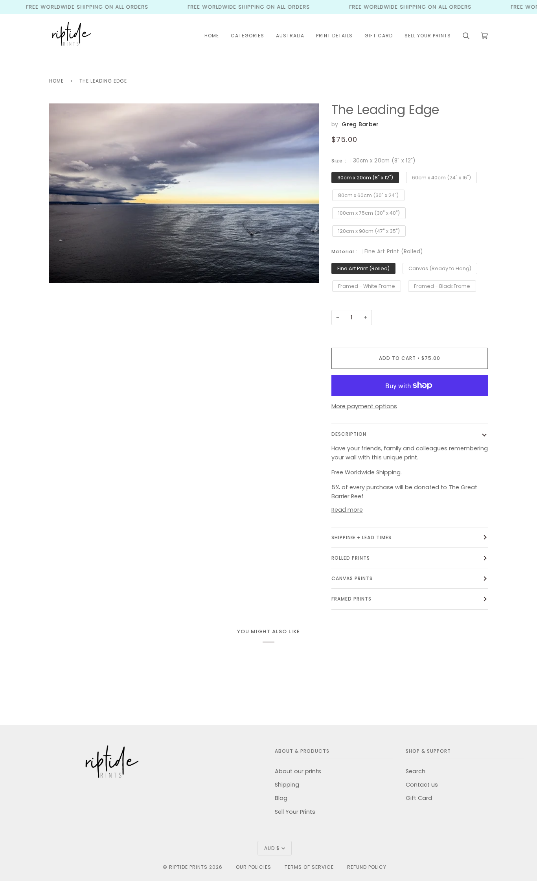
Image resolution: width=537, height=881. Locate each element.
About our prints (298, 771)
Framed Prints (351, 598)
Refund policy (366, 867)
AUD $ (272, 848)
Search (415, 771)
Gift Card (419, 798)
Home (56, 80)
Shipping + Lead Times (361, 537)
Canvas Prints (352, 578)
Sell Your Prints (295, 812)
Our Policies (253, 867)
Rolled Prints (350, 558)
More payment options (364, 406)
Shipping (287, 785)
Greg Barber (360, 124)
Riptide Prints (188, 867)
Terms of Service (309, 867)
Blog (281, 798)
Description (348, 434)
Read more (347, 510)
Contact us (422, 785)
